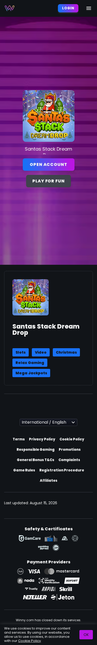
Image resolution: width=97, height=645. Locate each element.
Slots (21, 352)
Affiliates (48, 480)
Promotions (70, 449)
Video (41, 352)
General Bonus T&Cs (35, 459)
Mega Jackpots (31, 373)
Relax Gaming (30, 362)
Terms (19, 439)
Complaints (69, 459)
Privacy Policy (42, 439)
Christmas (66, 352)
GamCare (30, 538)
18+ (56, 548)
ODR (51, 538)
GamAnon (75, 538)
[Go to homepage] (9, 8)
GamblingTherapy (43, 548)
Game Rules (24, 470)
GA (65, 538)
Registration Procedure (61, 470)
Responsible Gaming (36, 449)
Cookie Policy (71, 439)
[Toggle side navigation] (89, 8)
